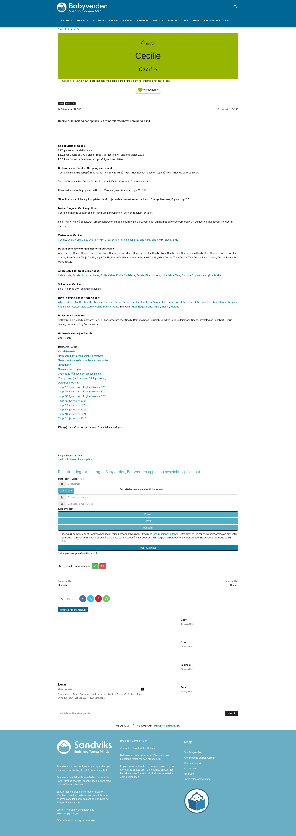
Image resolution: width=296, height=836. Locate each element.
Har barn (148, 527)
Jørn (203, 302)
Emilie (104, 275)
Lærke (90, 306)
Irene (171, 302)
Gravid (81, 20)
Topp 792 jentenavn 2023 (72, 405)
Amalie (76, 275)
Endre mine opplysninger (197, 779)
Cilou (107, 239)
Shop (196, 20)
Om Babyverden (193, 752)
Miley (184, 619)
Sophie (196, 275)
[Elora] (165, 648)
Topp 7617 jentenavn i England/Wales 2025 (82, 387)
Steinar (165, 306)
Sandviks (61, 766)
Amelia (140, 275)
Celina (111, 275)
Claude (234, 585)
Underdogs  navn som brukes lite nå (79, 373)
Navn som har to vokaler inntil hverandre (80, 355)
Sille (154, 239)
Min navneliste (151, 89)
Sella (114, 239)
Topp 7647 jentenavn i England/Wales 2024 (82, 391)
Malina (98, 306)
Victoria (156, 275)
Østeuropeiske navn (69, 382)
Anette (78, 302)
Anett (70, 302)
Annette (87, 302)
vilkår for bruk (90, 553)
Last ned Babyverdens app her (75, 459)
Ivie (177, 302)
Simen (156, 306)
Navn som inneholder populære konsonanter (83, 360)
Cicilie (100, 239)
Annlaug (98, 302)
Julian (190, 302)
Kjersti (70, 306)
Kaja (203, 275)
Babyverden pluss (215, 20)
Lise (83, 306)
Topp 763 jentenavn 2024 (72, 400)
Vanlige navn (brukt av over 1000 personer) (82, 378)
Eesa (62, 684)
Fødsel (97, 20)
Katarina (232, 302)
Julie (68, 275)
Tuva (177, 275)
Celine (61, 275)
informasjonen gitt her (165, 534)
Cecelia (62, 239)
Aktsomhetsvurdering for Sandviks (76, 820)
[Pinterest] (98, 598)
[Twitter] (90, 598)
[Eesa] (101, 648)
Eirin (133, 302)
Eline (148, 275)
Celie (84, 239)
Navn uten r (64, 364)
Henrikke (63, 585)
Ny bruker (189, 773)
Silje (142, 239)
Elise (142, 302)
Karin (215, 302)
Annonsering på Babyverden (199, 757)
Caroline (186, 275)
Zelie (175, 239)
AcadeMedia (88, 777)
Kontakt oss (191, 768)
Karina (222, 302)
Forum (157, 20)
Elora (184, 642)
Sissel (168, 239)
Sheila (121, 239)
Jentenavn (70, 29)
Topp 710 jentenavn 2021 (72, 414)
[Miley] (165, 626)
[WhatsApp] (106, 598)
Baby (112, 20)
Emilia (119, 275)
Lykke (210, 275)
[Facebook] (82, 598)
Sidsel (129, 239)
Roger (141, 306)
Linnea (95, 275)
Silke (147, 239)
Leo (77, 306)
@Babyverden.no (166, 725)
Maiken (218, 275)
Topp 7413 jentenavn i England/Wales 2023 (82, 396)
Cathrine (108, 302)
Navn (126, 20)
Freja (149, 302)
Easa (183, 687)
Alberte (62, 302)
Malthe (107, 306)
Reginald (186, 665)
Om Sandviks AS (193, 763)
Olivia (171, 275)
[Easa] (165, 693)
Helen (164, 302)
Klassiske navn (66, 351)
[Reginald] (165, 671)
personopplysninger (67, 813)
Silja (136, 239)
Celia (78, 239)
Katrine (62, 306)
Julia (164, 275)
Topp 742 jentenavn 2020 (72, 418)
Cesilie (92, 239)
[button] (235, 7)
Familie (141, 20)
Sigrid (149, 306)
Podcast (173, 20)
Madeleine (129, 275)
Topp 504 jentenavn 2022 (72, 409)
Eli (137, 302)
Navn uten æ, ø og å (69, 369)
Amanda (86, 275)
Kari (209, 302)
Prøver (65, 20)
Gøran (156, 302)
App (185, 20)
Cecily (70, 239)
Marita (115, 306)
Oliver (134, 306)
